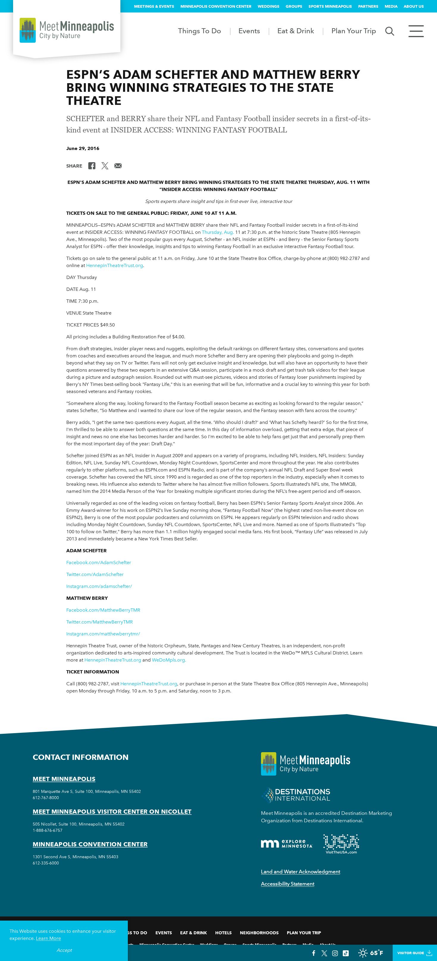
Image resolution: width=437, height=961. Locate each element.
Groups (294, 6)
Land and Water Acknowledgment (300, 872)
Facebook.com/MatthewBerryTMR (103, 610)
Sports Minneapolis (330, 6)
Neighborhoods (259, 932)
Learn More (48, 938)
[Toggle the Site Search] (389, 31)
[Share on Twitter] (105, 165)
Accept (64, 950)
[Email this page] (118, 165)
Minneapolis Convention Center (215, 6)
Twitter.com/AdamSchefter (95, 574)
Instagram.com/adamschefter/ (99, 586)
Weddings (268, 6)
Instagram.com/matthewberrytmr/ (103, 634)
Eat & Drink (295, 30)
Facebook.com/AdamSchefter (98, 562)
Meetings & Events (154, 6)
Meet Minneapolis (64, 778)
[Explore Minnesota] (287, 844)
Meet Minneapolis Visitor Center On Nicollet (112, 811)
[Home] (67, 30)
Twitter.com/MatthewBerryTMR (99, 622)
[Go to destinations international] (295, 795)
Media (391, 6)
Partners (368, 6)
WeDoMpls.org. (169, 660)
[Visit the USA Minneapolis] (341, 844)
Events (249, 30)
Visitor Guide (410, 953)
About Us (414, 6)
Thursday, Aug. (218, 232)
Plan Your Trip (353, 30)
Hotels (223, 932)
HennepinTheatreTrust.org (114, 265)
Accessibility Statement (287, 884)
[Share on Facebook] (91, 165)
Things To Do (199, 30)
